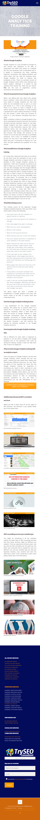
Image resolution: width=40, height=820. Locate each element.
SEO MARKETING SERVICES (11, 661)
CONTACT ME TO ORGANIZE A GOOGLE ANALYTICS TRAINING (20, 385)
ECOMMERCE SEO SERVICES (11, 675)
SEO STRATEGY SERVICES (10, 669)
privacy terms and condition (20, 779)
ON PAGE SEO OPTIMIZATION (11, 667)
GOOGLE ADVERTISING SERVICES (12, 731)
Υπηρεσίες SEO (31, 810)
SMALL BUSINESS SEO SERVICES (12, 673)
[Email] (20, 774)
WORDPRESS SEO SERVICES (11, 678)
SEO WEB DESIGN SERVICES (11, 721)
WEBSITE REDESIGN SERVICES (11, 723)
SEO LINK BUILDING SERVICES (11, 671)
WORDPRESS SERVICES (12, 687)
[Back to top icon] (20, 802)
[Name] (20, 768)
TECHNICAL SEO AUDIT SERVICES (12, 663)
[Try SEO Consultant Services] (10, 3)
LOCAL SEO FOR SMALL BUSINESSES (13, 665)
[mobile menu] (37, 3)
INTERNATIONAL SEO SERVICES (12, 677)
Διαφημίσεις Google (22, 810)
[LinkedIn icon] (20, 813)
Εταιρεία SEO (25, 808)
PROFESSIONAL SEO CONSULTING (12, 736)
